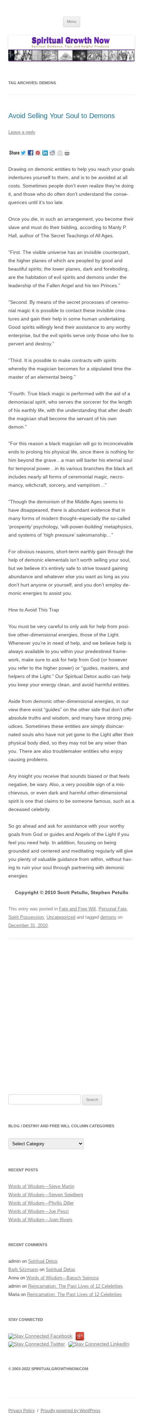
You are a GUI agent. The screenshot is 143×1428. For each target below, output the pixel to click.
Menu (71, 21)
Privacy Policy (21, 1410)
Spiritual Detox (43, 1261)
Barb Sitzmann (23, 1269)
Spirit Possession (26, 917)
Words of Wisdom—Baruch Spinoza (62, 1277)
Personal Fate (113, 908)
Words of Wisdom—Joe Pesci (38, 1211)
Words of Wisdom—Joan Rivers (40, 1219)
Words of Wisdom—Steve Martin (41, 1186)
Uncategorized (61, 917)
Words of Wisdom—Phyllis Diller (41, 1203)
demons (108, 917)
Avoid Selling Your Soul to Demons (62, 116)
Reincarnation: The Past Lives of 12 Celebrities (75, 1286)
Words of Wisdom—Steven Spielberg (45, 1194)
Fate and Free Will (77, 908)
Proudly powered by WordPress (70, 1410)
